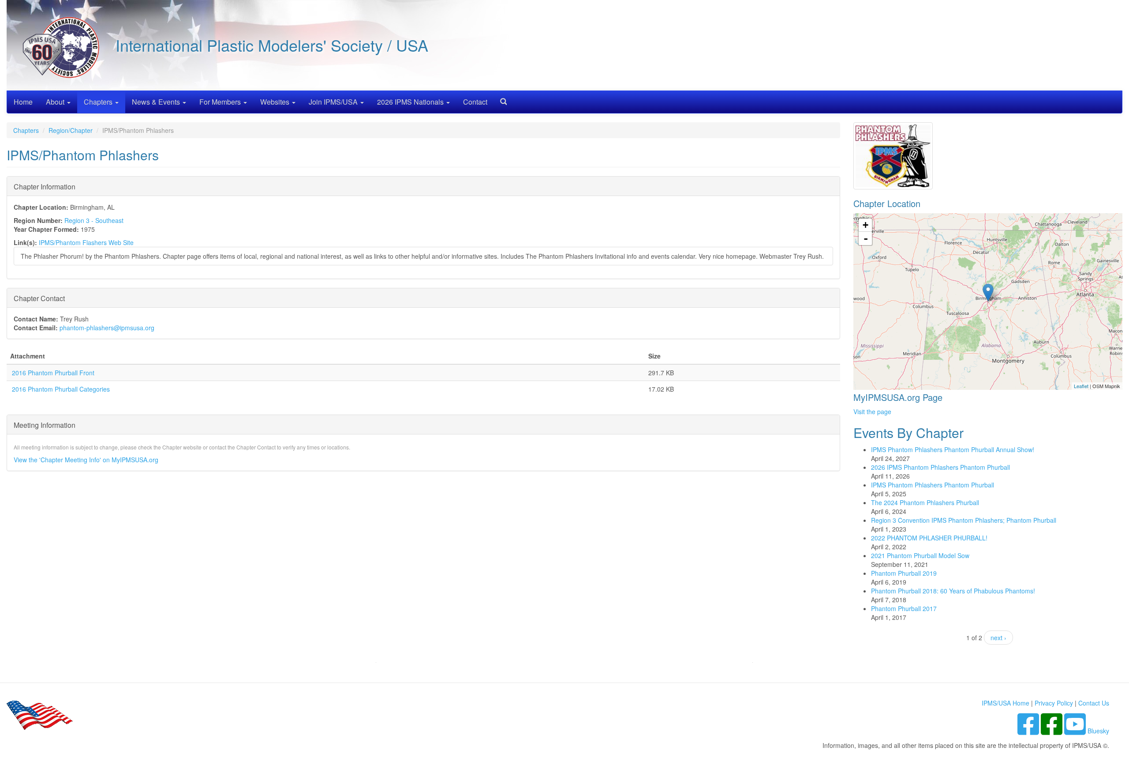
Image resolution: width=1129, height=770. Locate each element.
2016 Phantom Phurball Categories (61, 389)
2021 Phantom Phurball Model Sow (920, 555)
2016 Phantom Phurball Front (53, 372)
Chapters (99, 102)
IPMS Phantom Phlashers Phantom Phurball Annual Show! (952, 449)
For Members (221, 102)
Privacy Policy (1054, 702)
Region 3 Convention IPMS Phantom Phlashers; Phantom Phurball (963, 520)
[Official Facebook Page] (1052, 730)
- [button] (866, 238)
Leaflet (1081, 385)
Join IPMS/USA (334, 102)
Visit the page (872, 411)
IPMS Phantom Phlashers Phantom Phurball (932, 484)
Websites (275, 102)
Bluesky (1098, 730)
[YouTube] (1076, 730)
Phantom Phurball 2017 (904, 608)
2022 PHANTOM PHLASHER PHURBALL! (929, 537)
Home (23, 102)
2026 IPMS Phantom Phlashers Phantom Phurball (940, 467)
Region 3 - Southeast (93, 220)
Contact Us (1093, 702)
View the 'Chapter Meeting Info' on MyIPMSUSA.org (86, 459)
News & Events (157, 102)
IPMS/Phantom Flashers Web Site (86, 242)
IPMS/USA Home (1005, 702)
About (56, 102)
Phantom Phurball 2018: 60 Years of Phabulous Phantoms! (953, 590)
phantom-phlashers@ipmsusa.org (107, 327)
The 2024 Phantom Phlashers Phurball (925, 502)
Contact (475, 102)
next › (998, 637)
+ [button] (865, 224)
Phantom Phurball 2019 (904, 573)
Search (500, 98)
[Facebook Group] (1029, 730)
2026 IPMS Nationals (411, 102)
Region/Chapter (71, 130)
